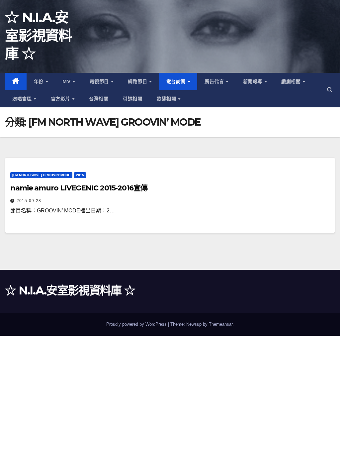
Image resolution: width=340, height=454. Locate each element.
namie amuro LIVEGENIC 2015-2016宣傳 (78, 187)
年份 (39, 81)
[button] (329, 90)
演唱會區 (22, 99)
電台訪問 (176, 81)
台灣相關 (98, 99)
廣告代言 (215, 81)
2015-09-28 (29, 200)
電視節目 (100, 81)
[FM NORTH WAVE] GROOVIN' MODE (41, 175)
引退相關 (132, 99)
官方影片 (61, 99)
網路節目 (138, 81)
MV (67, 81)
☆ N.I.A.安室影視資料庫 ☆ (38, 35)
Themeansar (220, 324)
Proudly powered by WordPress (137, 324)
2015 (80, 175)
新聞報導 (253, 81)
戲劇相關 (291, 81)
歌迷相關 (167, 99)
